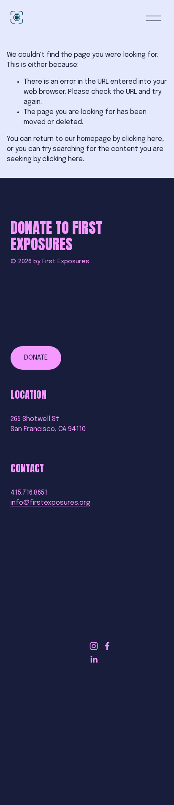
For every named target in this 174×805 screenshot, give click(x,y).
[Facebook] (107, 646)
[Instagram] (94, 646)
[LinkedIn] (94, 659)
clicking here (142, 139)
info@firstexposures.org (50, 502)
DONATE (36, 357)
